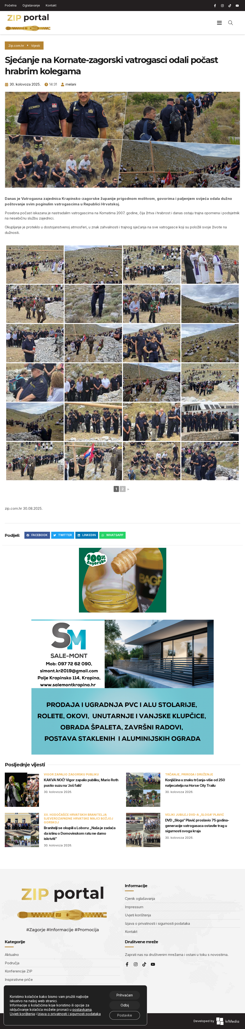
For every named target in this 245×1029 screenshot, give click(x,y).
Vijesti (35, 45)
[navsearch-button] (230, 22)
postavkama (82, 1009)
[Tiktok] (230, 5)
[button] (219, 23)
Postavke (124, 1015)
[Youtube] (237, 5)
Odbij (125, 1005)
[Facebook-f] (215, 5)
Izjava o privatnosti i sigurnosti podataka (69, 1014)
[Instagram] (222, 5)
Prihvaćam (125, 995)
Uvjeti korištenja (22, 1014)
